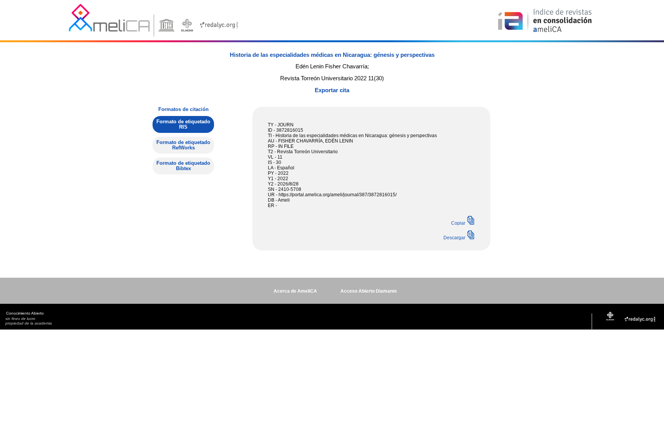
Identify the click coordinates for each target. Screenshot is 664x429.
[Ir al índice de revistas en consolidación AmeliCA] (545, 33)
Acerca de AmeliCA (295, 291)
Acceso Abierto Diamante (368, 291)
